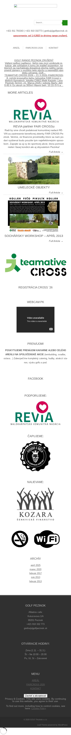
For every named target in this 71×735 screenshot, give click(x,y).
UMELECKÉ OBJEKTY (34, 187)
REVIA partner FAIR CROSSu (33, 126)
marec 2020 (35, 569)
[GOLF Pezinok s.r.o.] (35, 6)
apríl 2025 (35, 565)
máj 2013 (35, 577)
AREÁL (16, 48)
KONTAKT (53, 48)
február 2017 (35, 573)
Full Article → (56, 151)
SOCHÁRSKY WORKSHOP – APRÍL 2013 (33, 236)
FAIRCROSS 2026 (34, 48)
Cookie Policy (38, 708)
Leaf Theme (42, 725)
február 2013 (35, 581)
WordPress (63, 725)
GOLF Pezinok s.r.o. (38, 720)
